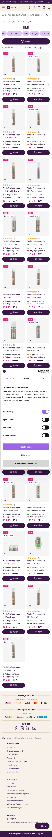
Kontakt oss (11, 747)
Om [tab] (42, 378)
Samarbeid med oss (15, 801)
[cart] (48, 7)
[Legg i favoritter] (5, 74)
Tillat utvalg (26, 455)
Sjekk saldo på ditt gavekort (18, 761)
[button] (47, 14)
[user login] (34, 7)
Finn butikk (11, 787)
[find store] (29, 7)
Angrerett (11, 758)
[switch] (45, 420)
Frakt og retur (12, 754)
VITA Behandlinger (14, 808)
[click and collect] (44, 7)
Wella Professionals (20, 22)
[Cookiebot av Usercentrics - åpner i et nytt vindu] (38, 371)
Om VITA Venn (13, 819)
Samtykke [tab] (9, 378)
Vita (3, 22)
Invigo (34, 33)
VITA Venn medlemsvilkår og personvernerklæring (27, 823)
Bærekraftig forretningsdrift (18, 794)
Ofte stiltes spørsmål (15, 751)
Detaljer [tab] (26, 378)
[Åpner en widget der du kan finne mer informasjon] (42, 826)
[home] (11, 7)
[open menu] (3, 7)
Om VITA (10, 783)
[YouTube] (34, 728)
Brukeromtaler (12, 772)
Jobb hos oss (12, 797)
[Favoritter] (39, 7)
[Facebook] (16, 728)
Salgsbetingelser (13, 768)
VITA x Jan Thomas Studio (17, 804)
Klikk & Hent (12, 765)
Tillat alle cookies (26, 447)
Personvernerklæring (15, 790)
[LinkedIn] (28, 728)
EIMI (30, 22)
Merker (9, 22)
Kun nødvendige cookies (26, 463)
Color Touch (14, 33)
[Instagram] (22, 728)
